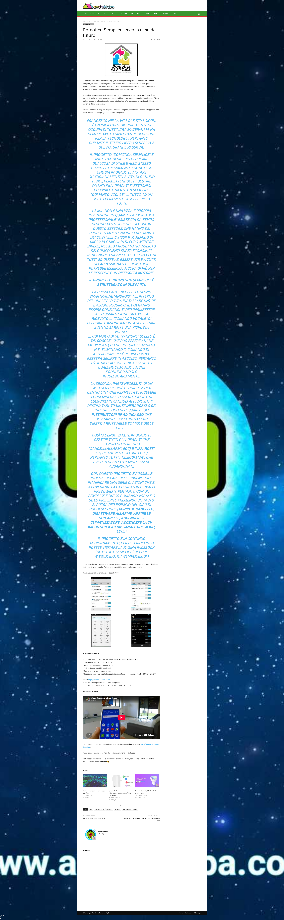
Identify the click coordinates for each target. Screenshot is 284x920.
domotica (109, 809)
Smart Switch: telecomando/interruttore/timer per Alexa (120, 793)
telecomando (127, 809)
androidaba (88, 40)
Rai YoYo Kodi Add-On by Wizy (94, 819)
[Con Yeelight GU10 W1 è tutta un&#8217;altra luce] (147, 781)
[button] (198, 13)
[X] (104, 834)
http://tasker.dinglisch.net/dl (99, 680)
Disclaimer (188, 913)
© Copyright (197, 913)
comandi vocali (99, 809)
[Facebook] (100, 834)
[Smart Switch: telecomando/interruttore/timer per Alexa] (121, 781)
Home (85, 21)
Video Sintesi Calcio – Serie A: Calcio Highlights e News (142, 820)
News (90, 21)
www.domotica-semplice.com (121, 556)
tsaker (135, 809)
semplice (117, 809)
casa (91, 809)
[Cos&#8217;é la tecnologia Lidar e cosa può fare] (95, 781)
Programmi (91, 24)
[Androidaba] (99, 5)
